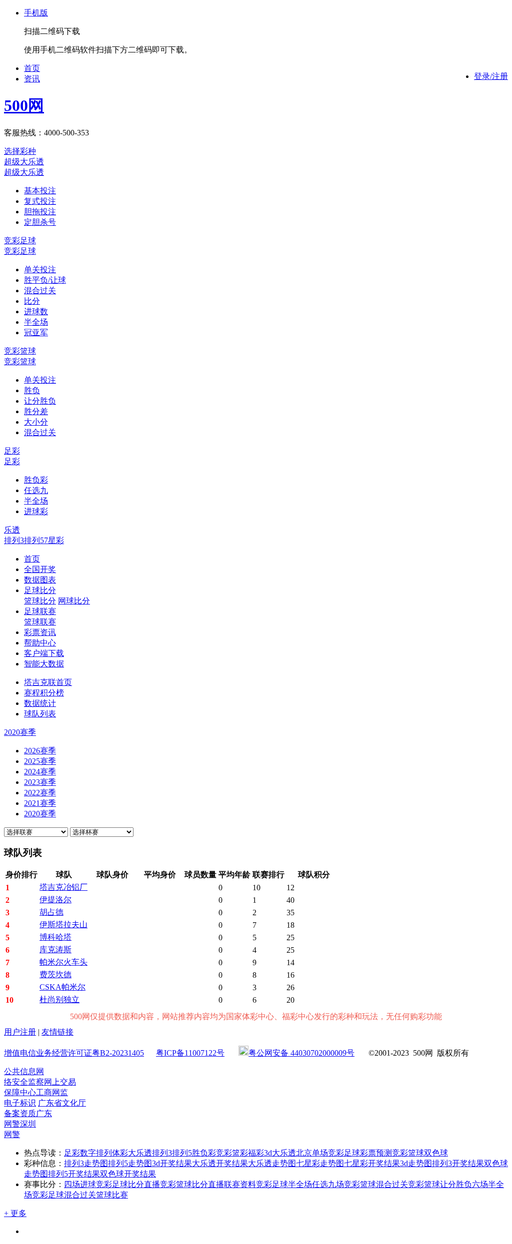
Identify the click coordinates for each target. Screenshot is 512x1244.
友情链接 (58, 1032)
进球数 (36, 311)
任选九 (36, 490)
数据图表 (40, 580)
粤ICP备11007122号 (190, 1053)
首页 (32, 68)
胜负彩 (36, 480)
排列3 (14, 540)
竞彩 (224, 1153)
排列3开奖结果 (458, 1163)
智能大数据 (44, 663)
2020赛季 (40, 813)
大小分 (36, 422)
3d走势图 (416, 1163)
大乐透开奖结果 (220, 1163)
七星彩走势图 (320, 1163)
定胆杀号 (40, 222)
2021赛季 (40, 803)
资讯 (32, 78)
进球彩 (36, 511)
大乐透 (284, 1153)
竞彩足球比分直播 (128, 1184)
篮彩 (240, 1153)
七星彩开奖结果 (372, 1163)
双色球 (436, 1153)
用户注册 (20, 1032)
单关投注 (40, 269)
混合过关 (40, 290)
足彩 (12, 451)
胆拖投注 (40, 211)
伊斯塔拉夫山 (64, 924)
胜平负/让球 (45, 280)
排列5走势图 (130, 1163)
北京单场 (312, 1153)
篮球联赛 (40, 622)
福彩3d (260, 1153)
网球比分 (74, 601)
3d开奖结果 (172, 1163)
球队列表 (40, 713)
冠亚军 (36, 332)
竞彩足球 (20, 240)
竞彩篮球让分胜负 (440, 1184)
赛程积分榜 (44, 692)
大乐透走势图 (272, 1163)
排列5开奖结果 (74, 1174)
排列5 (34, 540)
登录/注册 (491, 76)
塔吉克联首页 (48, 682)
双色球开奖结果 (128, 1174)
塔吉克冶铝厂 (64, 887)
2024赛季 (40, 771)
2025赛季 (40, 761)
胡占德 (52, 912)
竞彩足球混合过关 (64, 1195)
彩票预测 (376, 1153)
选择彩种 (20, 151)
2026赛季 (40, 750)
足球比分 (40, 590)
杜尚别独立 (60, 999)
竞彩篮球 (20, 351)
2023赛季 (40, 782)
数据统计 (40, 703)
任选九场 (328, 1184)
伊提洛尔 (56, 899)
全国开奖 (40, 569)
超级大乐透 (24, 161)
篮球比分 (40, 601)
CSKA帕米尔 (63, 987)
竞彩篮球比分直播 (192, 1184)
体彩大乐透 (132, 1153)
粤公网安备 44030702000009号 (301, 1053)
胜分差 (36, 411)
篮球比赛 (112, 1195)
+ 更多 (15, 1213)
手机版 (36, 12)
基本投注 (40, 190)
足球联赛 (40, 611)
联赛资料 (240, 1184)
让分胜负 (40, 401)
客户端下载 (44, 653)
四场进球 (80, 1184)
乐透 (12, 530)
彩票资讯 (40, 632)
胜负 (32, 390)
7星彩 (54, 540)
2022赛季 (40, 792)
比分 (32, 301)
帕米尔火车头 (64, 962)
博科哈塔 (56, 937)
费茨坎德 (56, 974)
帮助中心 (40, 642)
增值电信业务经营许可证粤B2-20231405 (74, 1053)
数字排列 (96, 1153)
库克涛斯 (56, 949)
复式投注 (40, 201)
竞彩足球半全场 (284, 1184)
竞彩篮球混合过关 (376, 1184)
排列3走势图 (86, 1163)
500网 (24, 105)
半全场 (36, 322)
